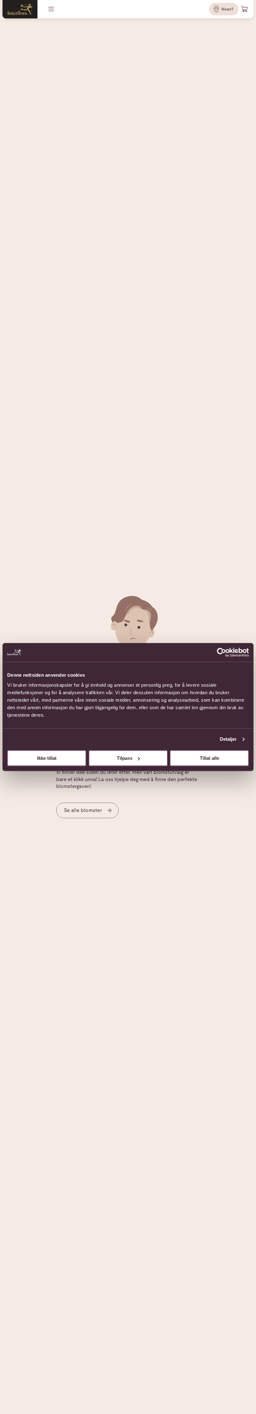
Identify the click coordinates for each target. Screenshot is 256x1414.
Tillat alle (209, 758)
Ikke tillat (47, 758)
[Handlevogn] (245, 9)
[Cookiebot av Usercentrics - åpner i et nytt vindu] (221, 652)
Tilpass (124, 758)
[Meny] (51, 9)
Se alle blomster (83, 810)
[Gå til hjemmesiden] (19, 9)
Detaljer (228, 739)
